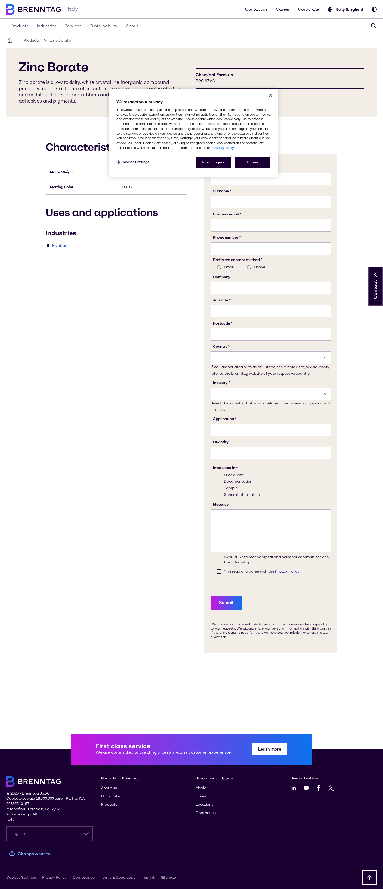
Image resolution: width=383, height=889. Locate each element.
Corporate (308, 9)
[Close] (270, 95)
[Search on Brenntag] (373, 26)
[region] (193, 133)
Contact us (256, 9)
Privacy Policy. (223, 148)
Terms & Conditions (118, 877)
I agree (252, 162)
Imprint (148, 877)
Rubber (59, 245)
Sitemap (168, 877)
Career (283, 9)
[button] (376, 274)
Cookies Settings (135, 162)
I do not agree (213, 162)
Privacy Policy (54, 877)
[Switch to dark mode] (374, 9)
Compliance (84, 877)
